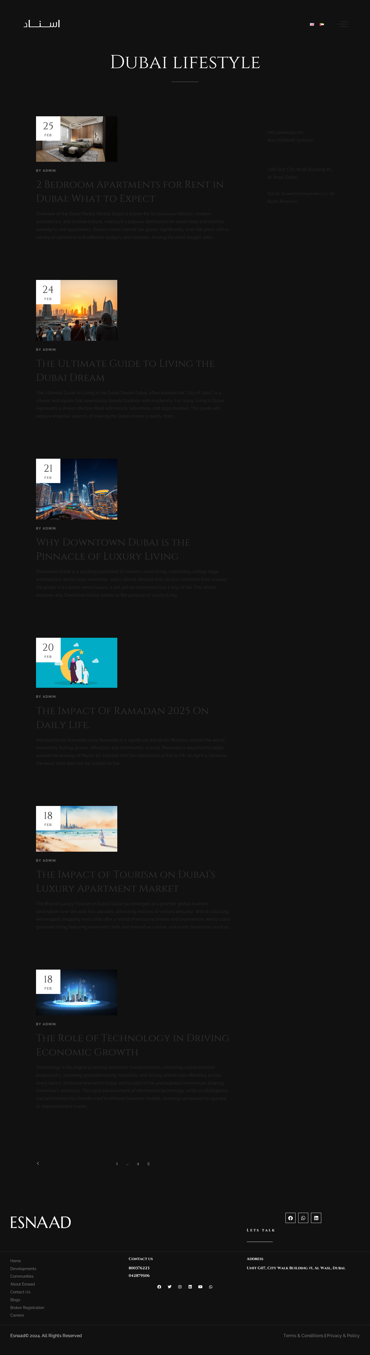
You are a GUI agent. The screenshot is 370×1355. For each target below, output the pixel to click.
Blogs (15, 1300)
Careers (17, 1315)
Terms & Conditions (303, 1335)
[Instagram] (180, 1287)
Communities (22, 1276)
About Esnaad (22, 1284)
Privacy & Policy (343, 1335)
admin (49, 171)
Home (15, 1261)
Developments (23, 1269)
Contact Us (20, 1292)
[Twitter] (169, 1287)
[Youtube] (200, 1287)
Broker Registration (27, 1308)
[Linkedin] (316, 1218)
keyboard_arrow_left (38, 1163)
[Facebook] (290, 1218)
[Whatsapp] (303, 1218)
